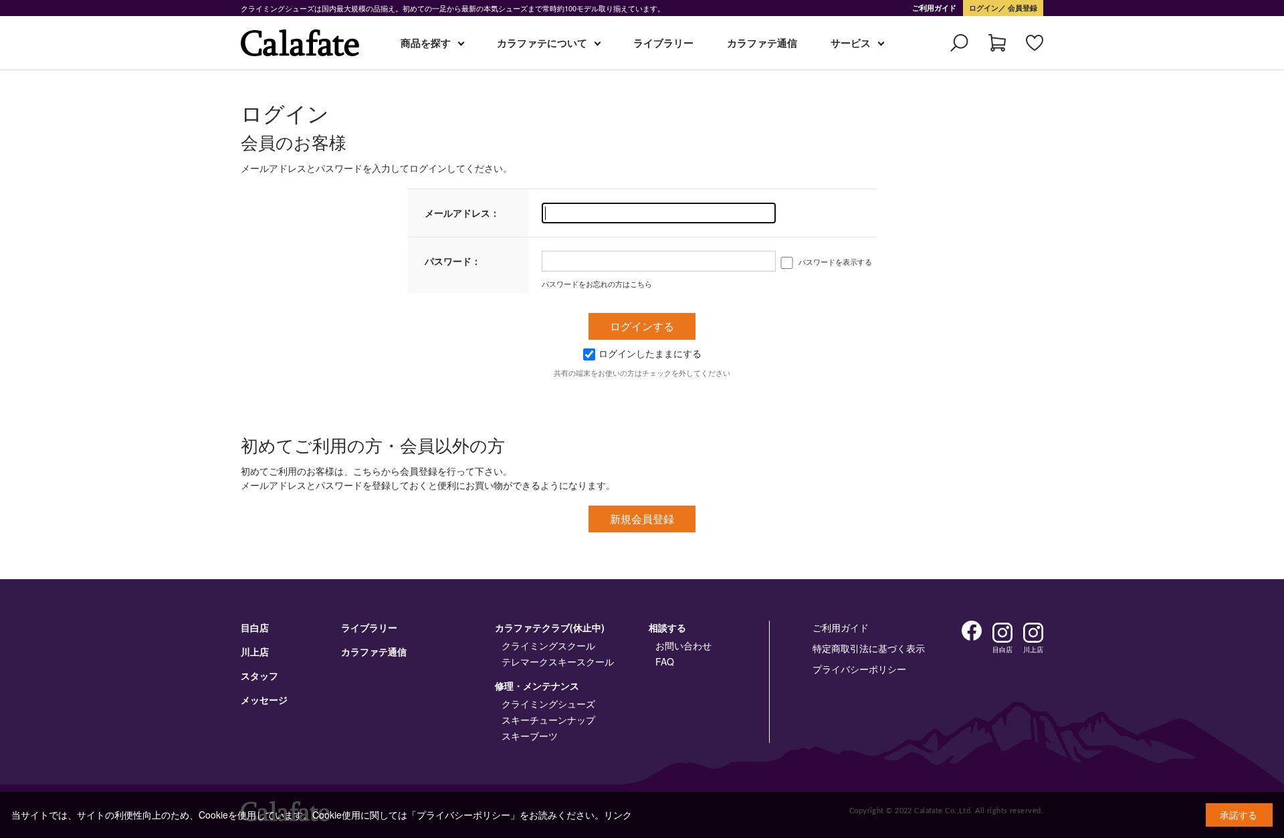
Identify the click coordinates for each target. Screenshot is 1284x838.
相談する (667, 627)
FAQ (664, 661)
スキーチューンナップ (548, 719)
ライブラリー (663, 42)
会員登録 (1021, 8)
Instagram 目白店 (1002, 633)
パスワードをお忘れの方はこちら (597, 283)
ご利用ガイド (934, 8)
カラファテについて (542, 42)
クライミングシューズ (548, 703)
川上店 (255, 651)
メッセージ (264, 699)
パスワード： (453, 261)
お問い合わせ (683, 645)
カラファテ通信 (762, 42)
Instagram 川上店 (1033, 633)
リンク (618, 814)
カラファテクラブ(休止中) (550, 627)
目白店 (255, 627)
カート (997, 42)
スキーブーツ (530, 735)
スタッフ (259, 675)
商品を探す (426, 42)
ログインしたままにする (650, 353)
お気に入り (1034, 43)
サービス (851, 42)
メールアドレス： (462, 212)
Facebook (972, 631)
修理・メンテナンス (537, 685)
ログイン (983, 8)
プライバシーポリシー (859, 668)
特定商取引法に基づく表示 (869, 648)
